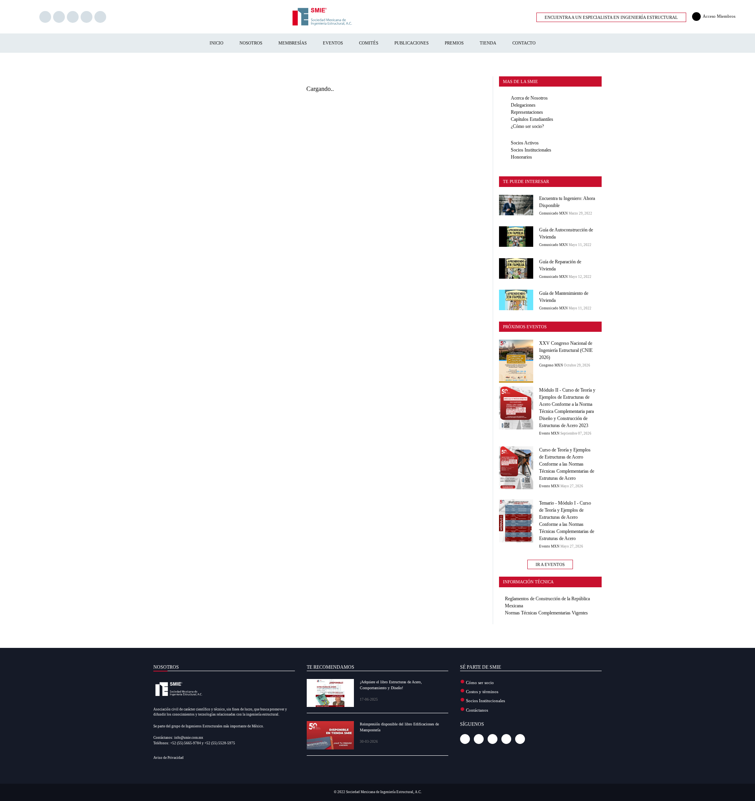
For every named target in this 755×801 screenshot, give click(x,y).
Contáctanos (477, 710)
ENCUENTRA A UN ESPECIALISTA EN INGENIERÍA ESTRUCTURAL (611, 17)
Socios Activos (525, 143)
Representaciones (527, 112)
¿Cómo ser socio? (527, 126)
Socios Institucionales (531, 150)
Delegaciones (523, 105)
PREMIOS (454, 43)
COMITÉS (368, 43)
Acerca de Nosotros (529, 98)
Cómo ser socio (480, 682)
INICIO (216, 43)
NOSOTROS (250, 43)
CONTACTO (524, 43)
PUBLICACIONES (411, 43)
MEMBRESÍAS (292, 43)
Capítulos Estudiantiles (532, 119)
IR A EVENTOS (550, 564)
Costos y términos (482, 691)
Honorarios (521, 157)
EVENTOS (333, 43)
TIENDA (488, 43)
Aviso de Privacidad (168, 758)
